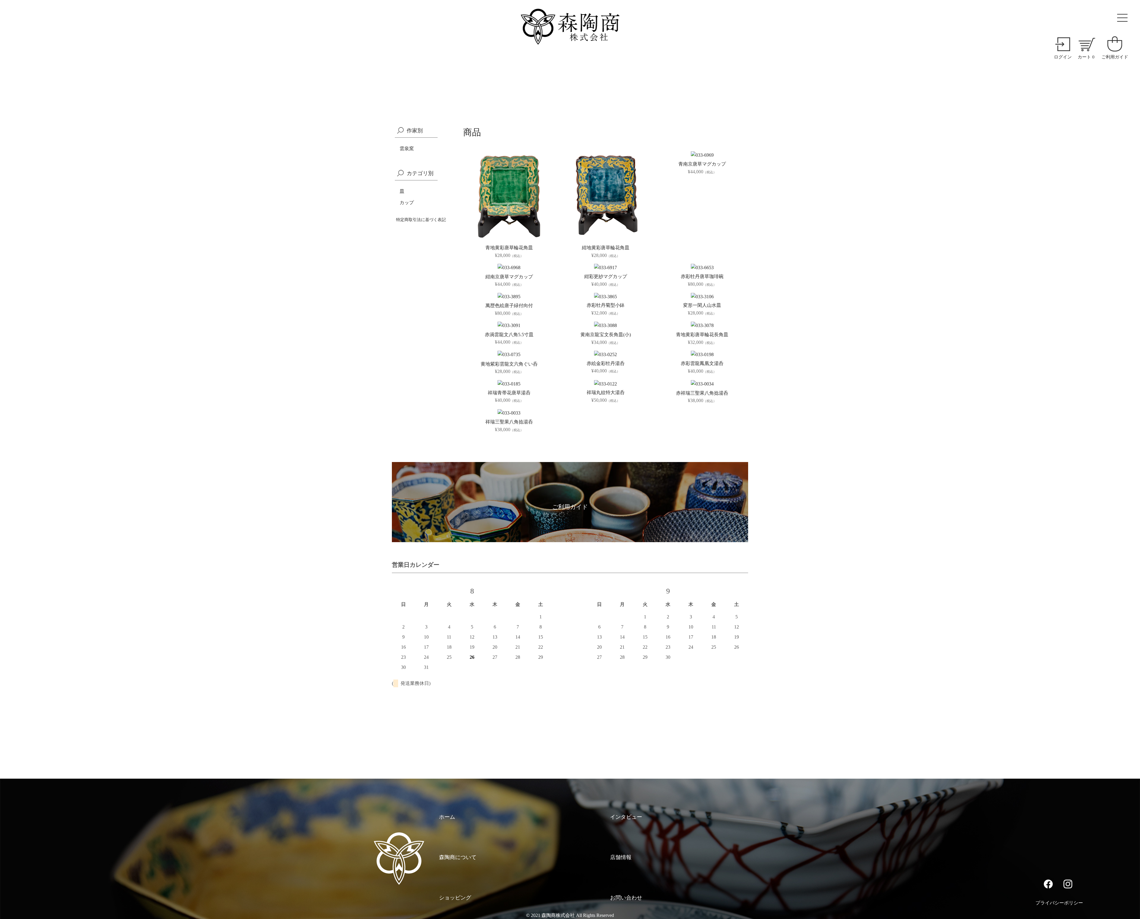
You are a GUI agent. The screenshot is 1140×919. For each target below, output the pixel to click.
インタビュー (626, 817)
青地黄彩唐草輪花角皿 (509, 247)
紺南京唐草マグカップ (509, 276)
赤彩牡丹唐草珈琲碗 (702, 276)
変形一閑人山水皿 (702, 305)
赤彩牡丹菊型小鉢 (606, 305)
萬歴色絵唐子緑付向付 (509, 305)
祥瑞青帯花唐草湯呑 (509, 392)
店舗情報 (620, 857)
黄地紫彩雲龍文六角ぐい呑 (509, 363)
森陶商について (457, 857)
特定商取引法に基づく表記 (421, 220)
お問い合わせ (626, 898)
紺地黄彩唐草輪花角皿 (605, 247)
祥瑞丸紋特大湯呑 (606, 392)
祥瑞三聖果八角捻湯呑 (509, 421)
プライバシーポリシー (1059, 902)
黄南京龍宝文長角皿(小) (605, 334)
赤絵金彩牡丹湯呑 (606, 363)
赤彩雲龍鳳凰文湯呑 (702, 363)
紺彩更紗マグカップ (605, 276)
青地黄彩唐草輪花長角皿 (702, 334)
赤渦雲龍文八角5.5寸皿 (509, 334)
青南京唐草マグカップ (702, 163)
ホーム (447, 817)
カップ (407, 202)
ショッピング (455, 898)
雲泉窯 (407, 148)
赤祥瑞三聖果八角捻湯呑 (702, 393)
